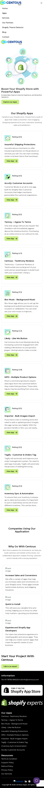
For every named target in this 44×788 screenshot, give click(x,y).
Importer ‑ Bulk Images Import (14, 739)
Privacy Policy (7, 770)
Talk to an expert (10, 666)
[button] (41, 3)
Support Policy (7, 763)
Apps (4, 13)
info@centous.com (31, 680)
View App (10, 161)
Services (6, 18)
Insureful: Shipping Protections (14, 731)
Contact (5, 37)
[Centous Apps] (10, 3)
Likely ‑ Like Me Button (11, 727)
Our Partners (7, 23)
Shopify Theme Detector (12, 27)
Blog (4, 32)
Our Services (6, 774)
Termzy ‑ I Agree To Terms (12, 720)
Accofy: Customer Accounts (13, 750)
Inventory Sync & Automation (14, 746)
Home (5, 8)
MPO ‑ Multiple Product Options (15, 735)
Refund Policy (7, 766)
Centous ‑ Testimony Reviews (14, 716)
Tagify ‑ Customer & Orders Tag (14, 742)
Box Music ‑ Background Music (14, 724)
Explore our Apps (10, 102)
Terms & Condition (9, 759)
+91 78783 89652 (11, 680)
